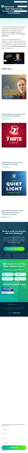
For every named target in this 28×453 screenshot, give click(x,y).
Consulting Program (10, 341)
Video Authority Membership (13, 346)
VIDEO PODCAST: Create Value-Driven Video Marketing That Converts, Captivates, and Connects (12, 212)
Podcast (6, 355)
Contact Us (21, 309)
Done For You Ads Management (14, 336)
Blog (5, 407)
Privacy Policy (7, 309)
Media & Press (10, 307)
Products (6, 350)
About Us (7, 327)
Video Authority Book (10, 360)
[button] (9, 22)
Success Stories (9, 332)
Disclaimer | (15, 309)
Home (3, 307)
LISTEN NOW (5, 119)
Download (14, 448)
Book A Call (7, 322)
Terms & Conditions (20, 307)
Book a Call (7, 379)
